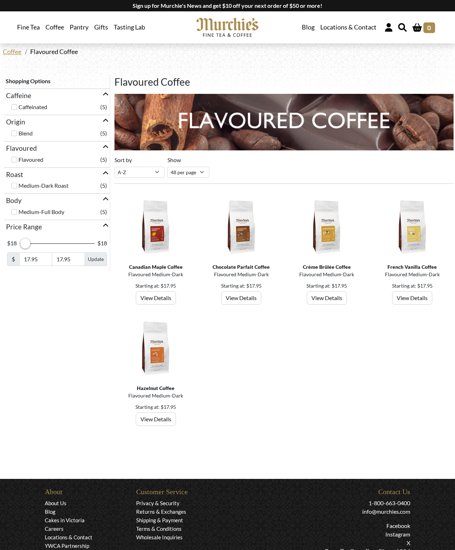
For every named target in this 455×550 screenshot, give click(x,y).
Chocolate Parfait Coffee (241, 267)
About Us (55, 503)
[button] (57, 96)
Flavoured (30, 159)
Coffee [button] (55, 27)
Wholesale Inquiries (159, 537)
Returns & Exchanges (161, 511)
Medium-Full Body (41, 211)
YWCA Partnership (67, 546)
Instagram (397, 534)
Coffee (12, 51)
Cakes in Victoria (65, 520)
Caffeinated (32, 106)
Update (96, 259)
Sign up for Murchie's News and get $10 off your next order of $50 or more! (227, 5)
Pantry (79, 27)
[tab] (57, 96)
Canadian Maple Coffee (156, 267)
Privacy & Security (158, 503)
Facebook (398, 525)
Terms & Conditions (159, 528)
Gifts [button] (101, 27)
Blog (308, 27)
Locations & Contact (348, 27)
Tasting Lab (129, 27)
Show (174, 159)
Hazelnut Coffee (156, 388)
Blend (25, 133)
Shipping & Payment (159, 520)
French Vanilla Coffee (412, 267)
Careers (54, 528)
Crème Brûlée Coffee (327, 267)
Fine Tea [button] (28, 27)
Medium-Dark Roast (43, 185)
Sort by (123, 159)
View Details (155, 297)
